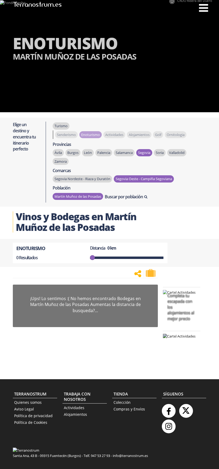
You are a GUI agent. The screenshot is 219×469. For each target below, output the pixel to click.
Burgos (73, 152)
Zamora (60, 161)
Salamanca (124, 152)
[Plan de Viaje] (151, 273)
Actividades (74, 407)
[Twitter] (186, 408)
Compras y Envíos (129, 409)
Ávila (58, 152)
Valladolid (177, 152)
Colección (122, 402)
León (88, 152)
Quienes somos (28, 402)
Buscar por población (124, 197)
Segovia (144, 152)
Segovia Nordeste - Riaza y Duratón (82, 178)
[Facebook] (168, 408)
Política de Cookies (30, 422)
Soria (160, 152)
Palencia (103, 152)
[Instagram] (168, 424)
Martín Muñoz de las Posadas (77, 196)
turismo (61, 125)
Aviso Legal (24, 409)
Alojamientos (75, 414)
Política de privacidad (33, 415)
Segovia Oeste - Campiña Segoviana (144, 178)
